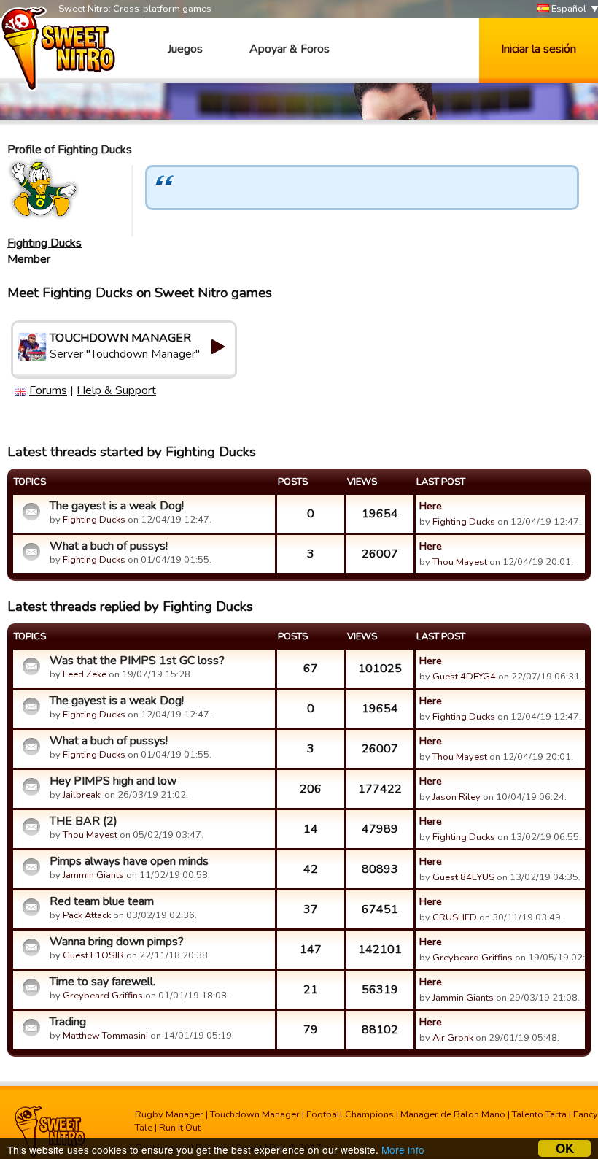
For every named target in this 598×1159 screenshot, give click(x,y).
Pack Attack (87, 915)
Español (567, 8)
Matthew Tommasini (105, 1035)
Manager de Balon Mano (452, 1114)
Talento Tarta (539, 1114)
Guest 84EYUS (463, 877)
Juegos (185, 49)
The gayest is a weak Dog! (117, 506)
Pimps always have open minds (129, 861)
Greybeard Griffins (472, 957)
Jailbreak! (82, 794)
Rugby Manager (169, 1114)
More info (402, 1149)
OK (565, 1148)
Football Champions (350, 1114)
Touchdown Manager (255, 1114)
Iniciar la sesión (538, 49)
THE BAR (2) (83, 821)
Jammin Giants (93, 875)
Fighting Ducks (44, 243)
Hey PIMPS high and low (113, 781)
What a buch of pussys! (109, 546)
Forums (48, 390)
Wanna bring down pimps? (117, 941)
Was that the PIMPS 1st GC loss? (137, 660)
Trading (68, 1022)
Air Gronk (452, 1037)
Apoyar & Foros (289, 49)
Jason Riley (456, 797)
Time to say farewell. (102, 982)
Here (430, 505)
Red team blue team (102, 901)
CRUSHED (454, 917)
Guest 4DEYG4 (464, 676)
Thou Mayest (459, 562)
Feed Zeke (84, 674)
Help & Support (116, 390)
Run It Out (180, 1127)
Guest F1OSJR (93, 955)
